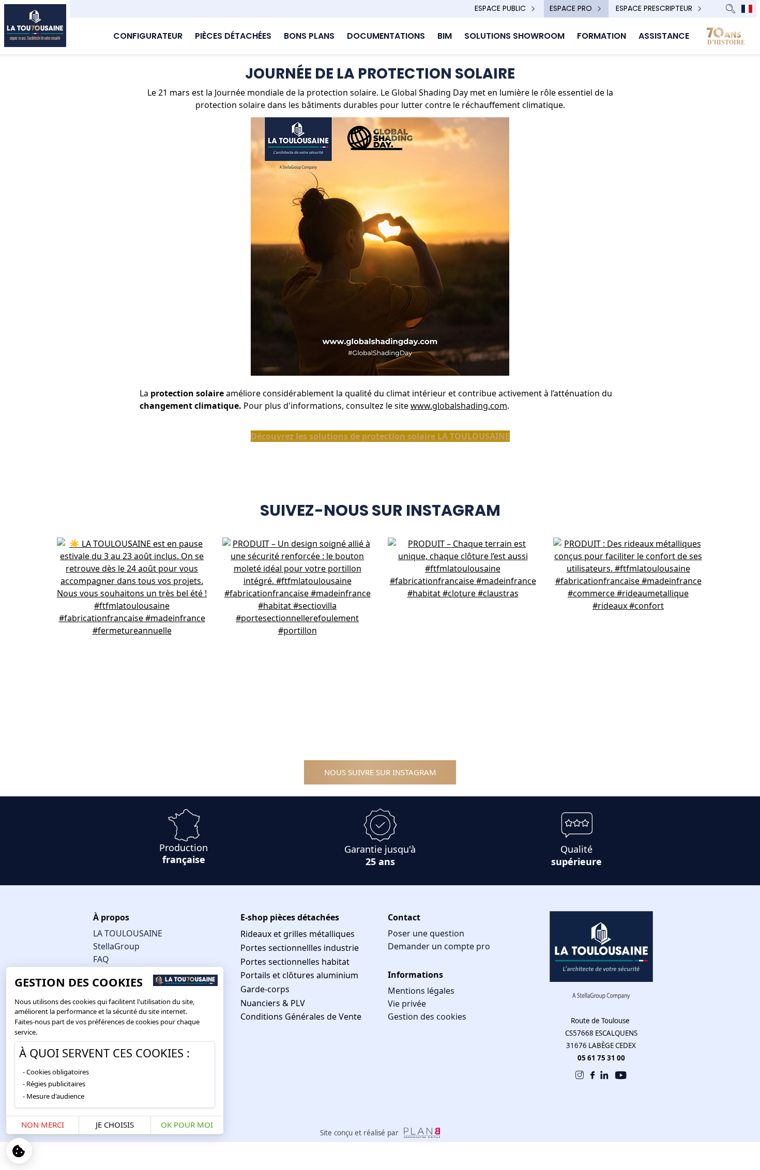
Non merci (42, 1124)
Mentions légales (421, 990)
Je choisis (115, 1124)
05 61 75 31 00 (601, 1058)
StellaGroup (116, 946)
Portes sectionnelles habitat (294, 961)
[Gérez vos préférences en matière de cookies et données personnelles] (19, 1151)
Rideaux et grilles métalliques (297, 934)
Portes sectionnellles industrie (299, 947)
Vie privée (407, 1003)
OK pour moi (187, 1124)
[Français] (746, 8)
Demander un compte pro (439, 946)
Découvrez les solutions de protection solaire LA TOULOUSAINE (380, 436)
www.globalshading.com (459, 405)
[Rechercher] (730, 9)
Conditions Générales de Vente (300, 1016)
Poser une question (426, 933)
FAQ (101, 959)
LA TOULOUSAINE (127, 933)
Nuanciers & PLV (272, 1003)
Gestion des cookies (427, 1016)
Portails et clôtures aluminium (299, 975)
